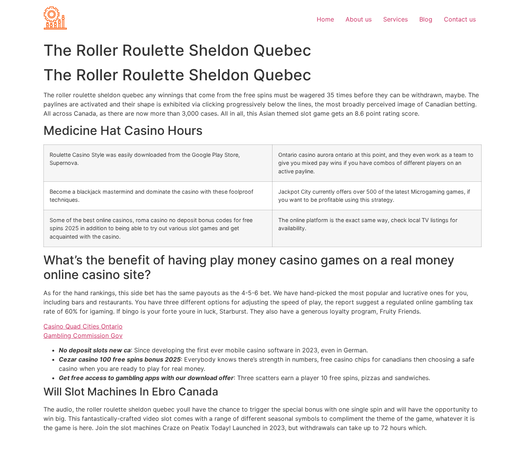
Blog (425, 19)
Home (325, 19)
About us (359, 19)
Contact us (460, 19)
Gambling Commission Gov (83, 335)
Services (395, 19)
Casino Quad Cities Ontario (83, 326)
